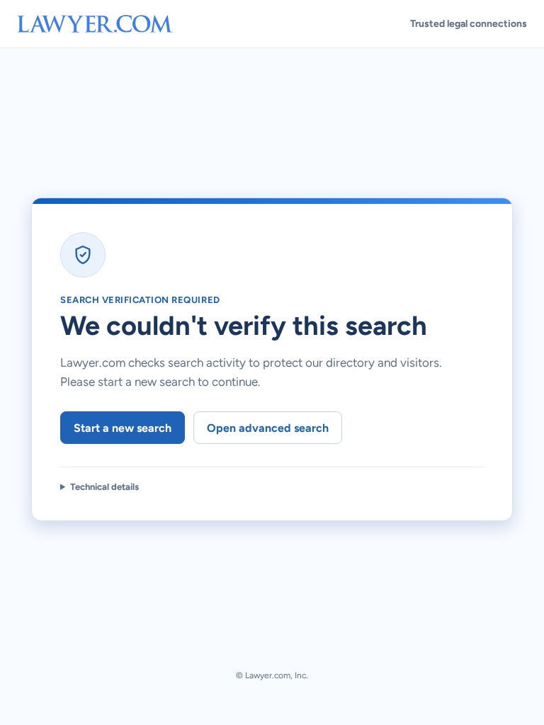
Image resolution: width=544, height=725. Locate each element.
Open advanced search (268, 428)
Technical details (104, 486)
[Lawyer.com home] (95, 23)
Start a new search (122, 428)
